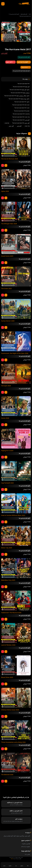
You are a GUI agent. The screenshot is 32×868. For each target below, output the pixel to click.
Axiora (12, 858)
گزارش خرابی (4, 53)
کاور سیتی (11, 126)
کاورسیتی (19, 126)
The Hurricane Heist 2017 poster (22, 111)
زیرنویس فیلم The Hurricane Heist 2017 (20, 93)
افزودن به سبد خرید (23, 62)
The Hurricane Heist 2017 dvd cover (21, 105)
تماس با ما (27, 854)
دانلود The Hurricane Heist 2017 (22, 102)
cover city (27, 126)
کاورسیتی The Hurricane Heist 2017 (21, 120)
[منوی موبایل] (3, 4)
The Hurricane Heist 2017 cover (22, 108)
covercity (7, 123)
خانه (30, 14)
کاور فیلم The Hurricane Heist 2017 (21, 87)
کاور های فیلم (24, 14)
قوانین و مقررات (26, 844)
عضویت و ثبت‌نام (25, 847)
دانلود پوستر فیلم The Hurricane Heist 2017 (19, 99)
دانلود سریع (9, 62)
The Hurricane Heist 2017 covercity (21, 114)
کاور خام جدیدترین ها (14, 14)
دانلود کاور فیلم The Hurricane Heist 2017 (20, 90)
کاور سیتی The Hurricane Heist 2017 (21, 123)
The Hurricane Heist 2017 (23, 84)
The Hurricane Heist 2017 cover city (21, 117)
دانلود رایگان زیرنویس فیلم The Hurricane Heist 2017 (17, 96)
